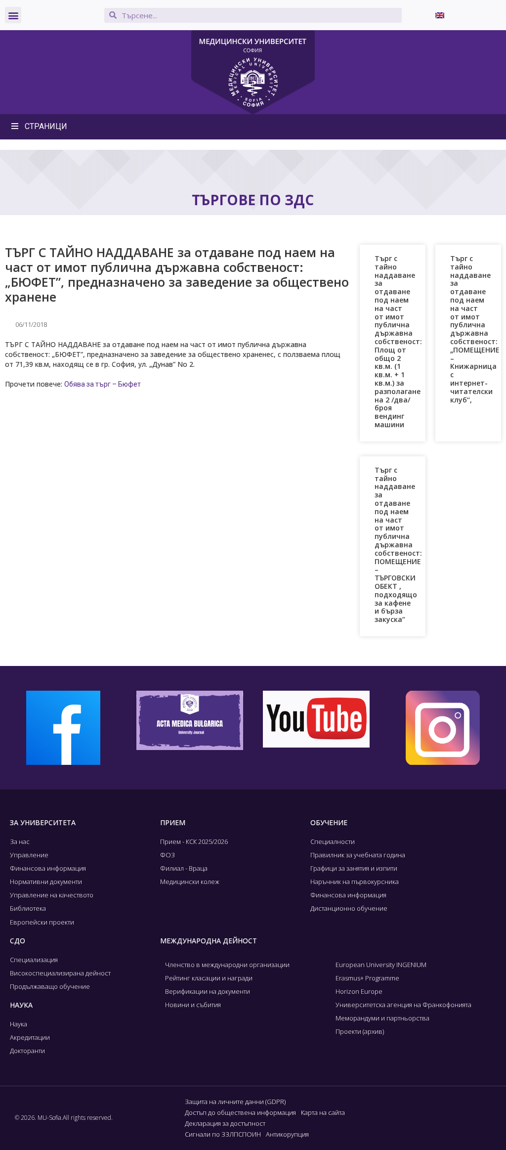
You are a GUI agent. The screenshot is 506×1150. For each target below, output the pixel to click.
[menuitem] (439, 15)
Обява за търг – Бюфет (102, 384)
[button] (13, 15)
